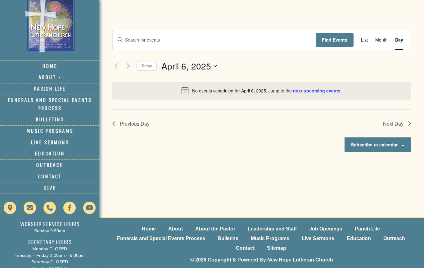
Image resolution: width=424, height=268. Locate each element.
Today (147, 65)
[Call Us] (49, 210)
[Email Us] (30, 210)
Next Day (393, 123)
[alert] (261, 90)
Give (49, 187)
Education (50, 153)
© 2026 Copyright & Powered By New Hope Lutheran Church (261, 259)
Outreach (49, 165)
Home (49, 66)
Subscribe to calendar (374, 144)
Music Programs (49, 130)
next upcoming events (317, 90)
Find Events (334, 40)
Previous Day (135, 123)
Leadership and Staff (272, 228)
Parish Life (49, 88)
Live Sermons (50, 142)
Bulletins (50, 119)
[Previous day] (116, 66)
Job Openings (325, 228)
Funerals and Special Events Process (50, 104)
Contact (49, 176)
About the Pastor (215, 228)
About (48, 77)
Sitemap (276, 248)
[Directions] (10, 210)
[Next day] (128, 66)
